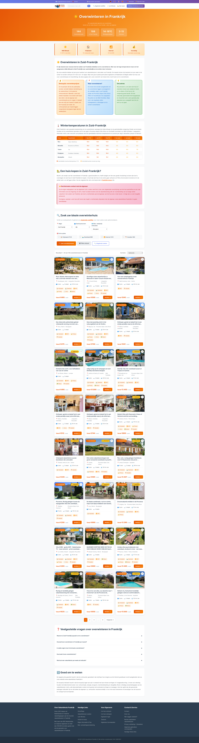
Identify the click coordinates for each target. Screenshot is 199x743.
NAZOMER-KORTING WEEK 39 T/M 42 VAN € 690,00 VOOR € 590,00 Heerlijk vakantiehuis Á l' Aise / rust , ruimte (99, 549)
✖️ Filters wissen (84, 243)
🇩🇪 (110, 1)
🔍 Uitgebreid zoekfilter (99, 6)
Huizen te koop (82, 719)
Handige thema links (130, 732)
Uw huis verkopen (106, 714)
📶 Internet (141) (108, 237)
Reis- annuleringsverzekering (86, 725)
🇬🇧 (114, 1)
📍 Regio (59, 223)
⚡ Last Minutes (111, 6)
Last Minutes (81, 716)
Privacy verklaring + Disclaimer (133, 724)
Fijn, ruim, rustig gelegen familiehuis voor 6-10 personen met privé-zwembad (129, 460)
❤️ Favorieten (130, 1)
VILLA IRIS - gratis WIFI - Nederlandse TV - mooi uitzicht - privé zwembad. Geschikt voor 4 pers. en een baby (68, 549)
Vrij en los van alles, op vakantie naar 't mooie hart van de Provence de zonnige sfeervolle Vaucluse (99, 592)
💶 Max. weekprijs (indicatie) (97, 224)
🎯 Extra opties (61, 233)
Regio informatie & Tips (84, 722)
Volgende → (110, 620)
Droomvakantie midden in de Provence (130, 501)
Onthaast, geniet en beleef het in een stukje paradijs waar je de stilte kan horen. (129, 324)
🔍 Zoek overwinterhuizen (66, 243)
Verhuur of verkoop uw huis (135, 6)
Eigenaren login (105, 716)
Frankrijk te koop (107, 180)
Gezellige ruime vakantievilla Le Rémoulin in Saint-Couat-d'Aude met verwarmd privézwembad (99, 278)
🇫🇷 (118, 1)
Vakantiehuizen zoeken (84, 714)
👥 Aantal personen (80, 223)
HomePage (81, 711)
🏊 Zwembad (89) (87, 237)
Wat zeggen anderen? (130, 716)
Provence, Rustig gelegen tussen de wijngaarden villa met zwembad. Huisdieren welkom (68, 503)
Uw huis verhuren (106, 711)
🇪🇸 (122, 1)
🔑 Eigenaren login (140, 1)
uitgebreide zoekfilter (87, 220)
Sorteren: (123, 253)
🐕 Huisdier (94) (130, 237)
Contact (126, 711)
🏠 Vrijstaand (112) (66, 237)
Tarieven (103, 719)
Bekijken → (77, 297)
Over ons (127, 714)
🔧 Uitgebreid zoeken (100, 243)
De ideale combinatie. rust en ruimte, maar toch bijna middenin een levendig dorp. (99, 503)
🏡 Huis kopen (121, 6)
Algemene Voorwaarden (108, 722)
